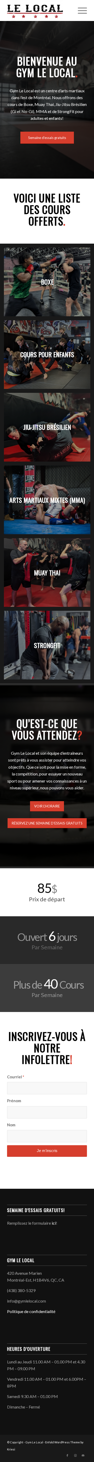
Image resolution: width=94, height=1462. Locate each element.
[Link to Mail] (83, 1455)
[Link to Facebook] (67, 1455)
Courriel (15, 1076)
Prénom (14, 1100)
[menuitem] (80, 10)
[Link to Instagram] (75, 1455)
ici (54, 1222)
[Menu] (80, 10)
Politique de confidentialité (31, 1311)
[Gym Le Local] (39, 10)
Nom (11, 1124)
